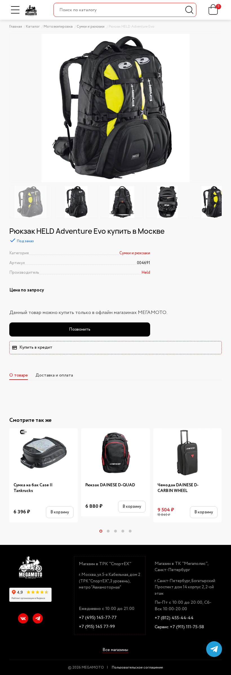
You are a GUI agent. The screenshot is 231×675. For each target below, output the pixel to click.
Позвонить (79, 329)
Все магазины (115, 650)
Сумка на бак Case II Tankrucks (33, 488)
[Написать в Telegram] (214, 649)
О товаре (18, 375)
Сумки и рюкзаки (134, 253)
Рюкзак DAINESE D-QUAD (110, 485)
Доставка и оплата (54, 375)
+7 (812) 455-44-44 (174, 618)
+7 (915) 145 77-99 (97, 627)
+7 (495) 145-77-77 (98, 618)
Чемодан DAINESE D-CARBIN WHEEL (178, 488)
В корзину (59, 512)
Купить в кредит (35, 347)
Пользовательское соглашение (137, 667)
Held (145, 272)
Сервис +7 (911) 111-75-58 (179, 627)
